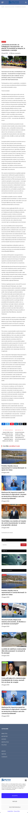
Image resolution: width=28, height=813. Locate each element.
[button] (26, 780)
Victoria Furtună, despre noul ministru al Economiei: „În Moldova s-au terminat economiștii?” (14, 622)
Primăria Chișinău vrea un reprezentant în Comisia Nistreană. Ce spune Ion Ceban (13, 468)
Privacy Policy (17, 811)
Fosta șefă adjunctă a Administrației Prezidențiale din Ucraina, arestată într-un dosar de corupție (13, 680)
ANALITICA (4, 733)
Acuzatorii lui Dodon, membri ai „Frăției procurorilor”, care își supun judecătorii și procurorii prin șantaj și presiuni (20, 437)
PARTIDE (3, 754)
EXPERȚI (3, 739)
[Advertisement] (14, 24)
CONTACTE (4, 756)
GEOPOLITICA (5, 662)
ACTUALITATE (5, 604)
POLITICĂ (3, 41)
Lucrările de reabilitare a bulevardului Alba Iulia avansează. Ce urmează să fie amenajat (14, 651)
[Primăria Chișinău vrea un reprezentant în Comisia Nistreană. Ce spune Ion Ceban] (14, 456)
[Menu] (2, 2)
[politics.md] (14, 2)
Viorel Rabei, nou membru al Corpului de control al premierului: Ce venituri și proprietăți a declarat (13, 523)
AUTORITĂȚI (5, 633)
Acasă (2, 6)
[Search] (26, 2)
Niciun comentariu (15, 53)
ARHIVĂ (3, 751)
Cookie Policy (10, 811)
